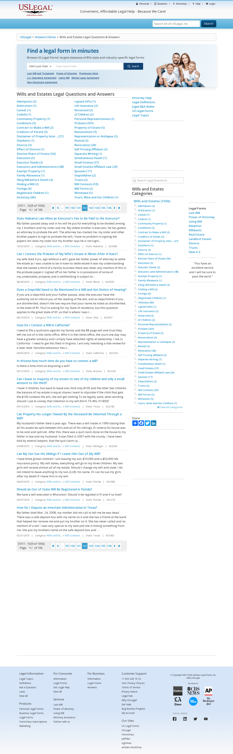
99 (67, 208)
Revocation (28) (85, 145)
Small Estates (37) (86, 162)
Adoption (195, 226)
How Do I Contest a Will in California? (43, 325)
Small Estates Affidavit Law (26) (96, 167)
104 (97, 208)
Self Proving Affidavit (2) (90, 149)
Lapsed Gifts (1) (85, 101)
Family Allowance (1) (31, 175)
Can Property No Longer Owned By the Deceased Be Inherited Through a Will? (69, 416)
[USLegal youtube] (206, 719)
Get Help (126, 704)
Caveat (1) (24, 110)
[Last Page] (119, 208)
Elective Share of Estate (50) (36, 154)
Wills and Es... (54, 246)
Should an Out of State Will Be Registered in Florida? (54, 489)
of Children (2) (83, 114)
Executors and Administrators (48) (40, 167)
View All (23, 695)
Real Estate (197, 234)
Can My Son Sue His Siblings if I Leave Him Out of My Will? (58, 454)
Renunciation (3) (85, 132)
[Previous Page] (58, 208)
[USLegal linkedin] (185, 719)
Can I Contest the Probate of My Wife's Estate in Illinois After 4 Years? (67, 254)
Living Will (64, 77)
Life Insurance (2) (86, 106)
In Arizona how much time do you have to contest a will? (57, 361)
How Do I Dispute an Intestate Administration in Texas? (57, 507)
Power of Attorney (66, 73)
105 (103, 208)
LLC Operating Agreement (41, 77)
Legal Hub (127, 695)
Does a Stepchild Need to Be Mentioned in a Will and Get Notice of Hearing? (71, 289)
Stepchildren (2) (85, 175)
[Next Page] (115, 208)
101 (78, 208)
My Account (128, 713)
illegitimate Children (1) (32, 193)
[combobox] (40, 66)
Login (211, 3)
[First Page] (53, 208)
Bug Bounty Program (133, 708)
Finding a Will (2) (28, 184)
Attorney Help (142, 98)
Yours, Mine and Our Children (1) (96, 197)
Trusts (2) (81, 180)
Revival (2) (81, 140)
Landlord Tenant (200, 239)
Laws (22, 691)
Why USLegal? (129, 700)
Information (60, 678)
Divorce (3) (24, 145)
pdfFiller (126, 738)
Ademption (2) (26, 101)
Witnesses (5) (83, 193)
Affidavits (195, 230)
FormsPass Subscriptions (33, 721)
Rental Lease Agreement (85, 77)
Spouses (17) (83, 171)
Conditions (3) (26, 123)
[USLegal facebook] (174, 719)
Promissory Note (88, 73)
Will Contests (72, 246)
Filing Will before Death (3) (35, 180)
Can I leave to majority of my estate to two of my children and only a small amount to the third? (70, 381)
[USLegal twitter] (195, 719)
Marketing (24, 726)
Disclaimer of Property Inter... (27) (40, 136)
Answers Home (45, 37)
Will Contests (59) (86, 184)
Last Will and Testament (40, 73)
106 (109, 208)
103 (91, 208)
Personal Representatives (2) (94, 119)
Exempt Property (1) (31, 171)
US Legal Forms (142, 111)
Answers (92, 687)
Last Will (194, 213)
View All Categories (171, 407)
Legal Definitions (143, 102)
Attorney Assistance (64, 717)
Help (197, 3)
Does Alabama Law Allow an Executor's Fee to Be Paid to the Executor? (68, 218)
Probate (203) (83, 123)
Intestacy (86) (26, 197)
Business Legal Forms (31, 713)
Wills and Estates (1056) (152, 201)
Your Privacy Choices (133, 683)
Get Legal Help (61, 687)
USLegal (25, 37)
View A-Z (194, 252)
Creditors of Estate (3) (32, 132)
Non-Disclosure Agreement (42, 82)
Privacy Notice (129, 691)
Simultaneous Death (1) (90, 158)
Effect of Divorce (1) (30, 149)
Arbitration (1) (26, 106)
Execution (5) (26, 158)
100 (72, 208)
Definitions (25, 683)
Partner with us (61, 721)
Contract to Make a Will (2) (35, 127)
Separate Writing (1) (88, 154)
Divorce (194, 243)
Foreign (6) (24, 188)
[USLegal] (35, 5)
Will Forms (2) (83, 188)
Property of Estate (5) (89, 127)
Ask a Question (27, 687)
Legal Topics (140, 115)
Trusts (193, 248)
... (62, 208)
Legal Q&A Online (143, 106)
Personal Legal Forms (31, 708)
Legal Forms (26, 717)
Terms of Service (131, 687)
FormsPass (128, 734)
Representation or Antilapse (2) (96, 136)
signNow (126, 743)
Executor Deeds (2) (30, 162)
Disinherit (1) (25, 140)
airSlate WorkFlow (132, 747)
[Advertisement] (158, 145)
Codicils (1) (24, 114)
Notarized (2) (83, 110)
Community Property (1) (33, 119)
